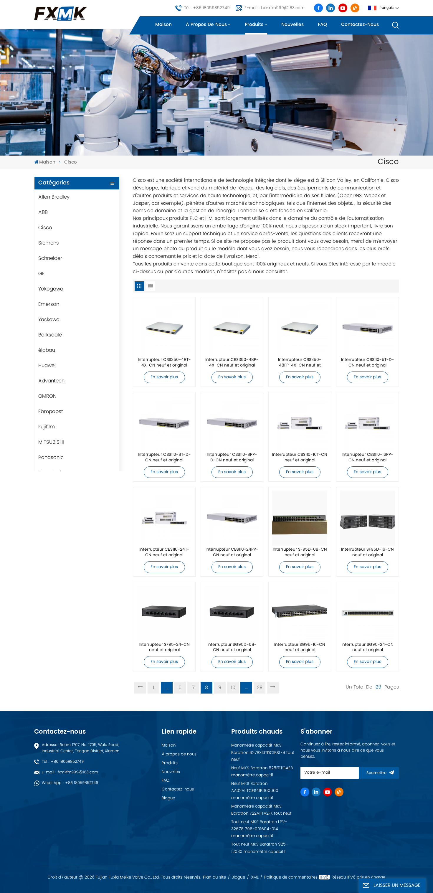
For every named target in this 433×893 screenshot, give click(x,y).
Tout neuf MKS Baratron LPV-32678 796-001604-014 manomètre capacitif (259, 829)
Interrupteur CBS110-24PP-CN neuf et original (232, 552)
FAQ (322, 24)
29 (259, 687)
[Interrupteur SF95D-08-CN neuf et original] (299, 518)
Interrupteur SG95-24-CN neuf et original (367, 647)
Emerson (48, 304)
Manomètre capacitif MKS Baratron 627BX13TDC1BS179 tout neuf (262, 752)
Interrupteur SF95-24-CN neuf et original (164, 647)
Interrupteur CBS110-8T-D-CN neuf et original (164, 457)
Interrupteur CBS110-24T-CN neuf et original (164, 552)
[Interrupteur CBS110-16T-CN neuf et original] (299, 423)
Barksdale (50, 335)
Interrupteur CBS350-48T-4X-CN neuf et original (164, 363)
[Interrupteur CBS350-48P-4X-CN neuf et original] (232, 328)
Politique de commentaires (291, 877)
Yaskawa (49, 320)
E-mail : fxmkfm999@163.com (274, 8)
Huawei (47, 366)
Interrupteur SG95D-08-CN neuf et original (232, 647)
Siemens (48, 243)
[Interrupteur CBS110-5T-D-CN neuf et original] (367, 328)
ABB (43, 212)
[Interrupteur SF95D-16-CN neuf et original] (367, 518)
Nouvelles (292, 24)
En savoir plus (164, 377)
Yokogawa (50, 289)
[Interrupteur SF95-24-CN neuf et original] (164, 613)
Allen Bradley (54, 197)
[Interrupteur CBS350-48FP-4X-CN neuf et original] (299, 328)
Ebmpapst (50, 411)
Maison (163, 24)
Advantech (51, 381)
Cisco (45, 228)
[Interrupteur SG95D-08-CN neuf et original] (232, 613)
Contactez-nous (360, 24)
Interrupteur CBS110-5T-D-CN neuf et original (367, 363)
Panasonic (51, 457)
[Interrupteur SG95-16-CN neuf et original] (299, 613)
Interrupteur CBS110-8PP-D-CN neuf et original (232, 457)
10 (233, 687)
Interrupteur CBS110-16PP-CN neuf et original (367, 457)
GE (41, 274)
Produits (254, 24)
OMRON (47, 396)
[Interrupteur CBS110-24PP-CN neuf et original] (232, 518)
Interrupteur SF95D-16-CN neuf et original (367, 552)
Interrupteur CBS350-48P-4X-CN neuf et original (232, 363)
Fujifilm (46, 427)
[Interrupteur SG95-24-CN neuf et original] (367, 613)
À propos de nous (206, 24)
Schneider (50, 258)
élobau (46, 350)
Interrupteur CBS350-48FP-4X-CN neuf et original (299, 363)
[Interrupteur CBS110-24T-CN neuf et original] (164, 518)
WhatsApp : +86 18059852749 (70, 783)
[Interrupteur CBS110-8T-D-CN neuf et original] (164, 423)
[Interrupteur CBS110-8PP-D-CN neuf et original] (232, 423)
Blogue (168, 798)
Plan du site (214, 877)
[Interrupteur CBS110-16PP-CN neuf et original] (367, 423)
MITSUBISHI (51, 442)
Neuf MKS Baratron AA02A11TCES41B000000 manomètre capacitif (254, 790)
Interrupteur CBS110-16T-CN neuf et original (299, 457)
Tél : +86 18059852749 (207, 8)
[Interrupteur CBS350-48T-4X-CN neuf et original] (164, 328)
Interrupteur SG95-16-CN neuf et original (299, 647)
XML (255, 877)
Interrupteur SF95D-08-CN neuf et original (300, 552)
